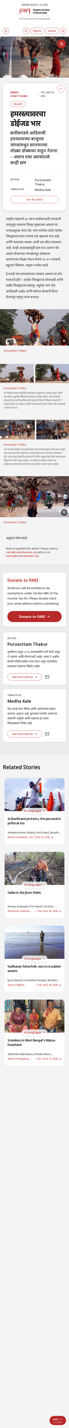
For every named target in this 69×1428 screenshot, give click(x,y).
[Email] (47, 677)
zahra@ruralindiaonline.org (21, 552)
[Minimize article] (61, 88)
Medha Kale (43, 190)
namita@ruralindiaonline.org (22, 556)
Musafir (17, 104)
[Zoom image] (61, 43)
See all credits (34, 199)
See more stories (22, 677)
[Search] (26, 31)
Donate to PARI (32, 616)
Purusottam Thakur (43, 182)
